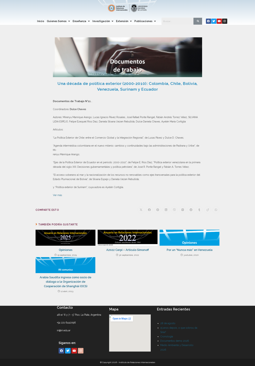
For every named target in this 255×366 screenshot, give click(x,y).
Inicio (40, 21)
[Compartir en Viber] (174, 209)
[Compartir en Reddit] (191, 209)
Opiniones (65, 250)
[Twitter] (213, 21)
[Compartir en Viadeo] (207, 209)
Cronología (166, 336)
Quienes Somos (57, 21)
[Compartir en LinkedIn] (166, 209)
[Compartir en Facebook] (149, 209)
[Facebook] (208, 21)
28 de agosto (167, 323)
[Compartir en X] (141, 209)
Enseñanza (79, 21)
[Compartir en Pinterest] (157, 209)
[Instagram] (224, 21)
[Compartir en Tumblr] (199, 209)
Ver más (57, 195)
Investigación (101, 21)
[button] (58, 21)
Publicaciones (143, 21)
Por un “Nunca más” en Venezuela (189, 250)
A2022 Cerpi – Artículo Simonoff (127, 250)
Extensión (122, 21)
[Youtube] (219, 21)
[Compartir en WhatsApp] (215, 209)
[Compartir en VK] (182, 209)
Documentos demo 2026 (174, 340)
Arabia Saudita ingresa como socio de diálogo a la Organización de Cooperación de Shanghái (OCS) (65, 282)
